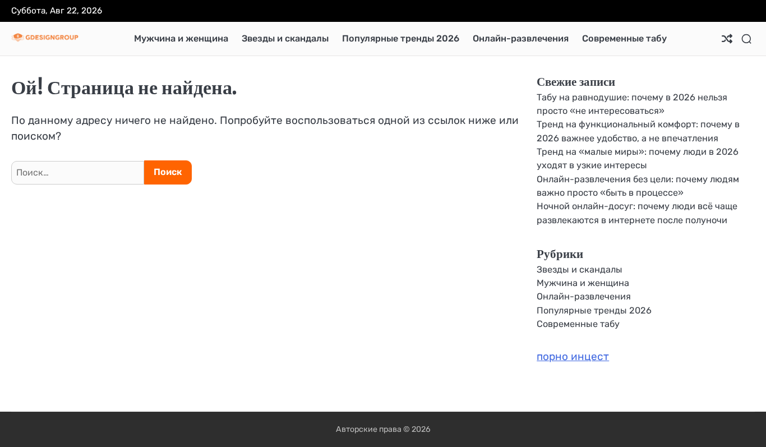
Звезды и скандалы (285, 38)
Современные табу (624, 38)
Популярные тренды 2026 (400, 38)
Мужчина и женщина (181, 38)
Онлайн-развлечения (521, 38)
